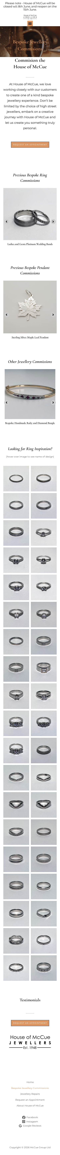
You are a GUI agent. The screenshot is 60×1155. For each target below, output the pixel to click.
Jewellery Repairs (30, 1094)
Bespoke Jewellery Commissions (30, 1088)
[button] (30, 23)
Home (30, 1082)
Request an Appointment (30, 1099)
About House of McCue (30, 1105)
